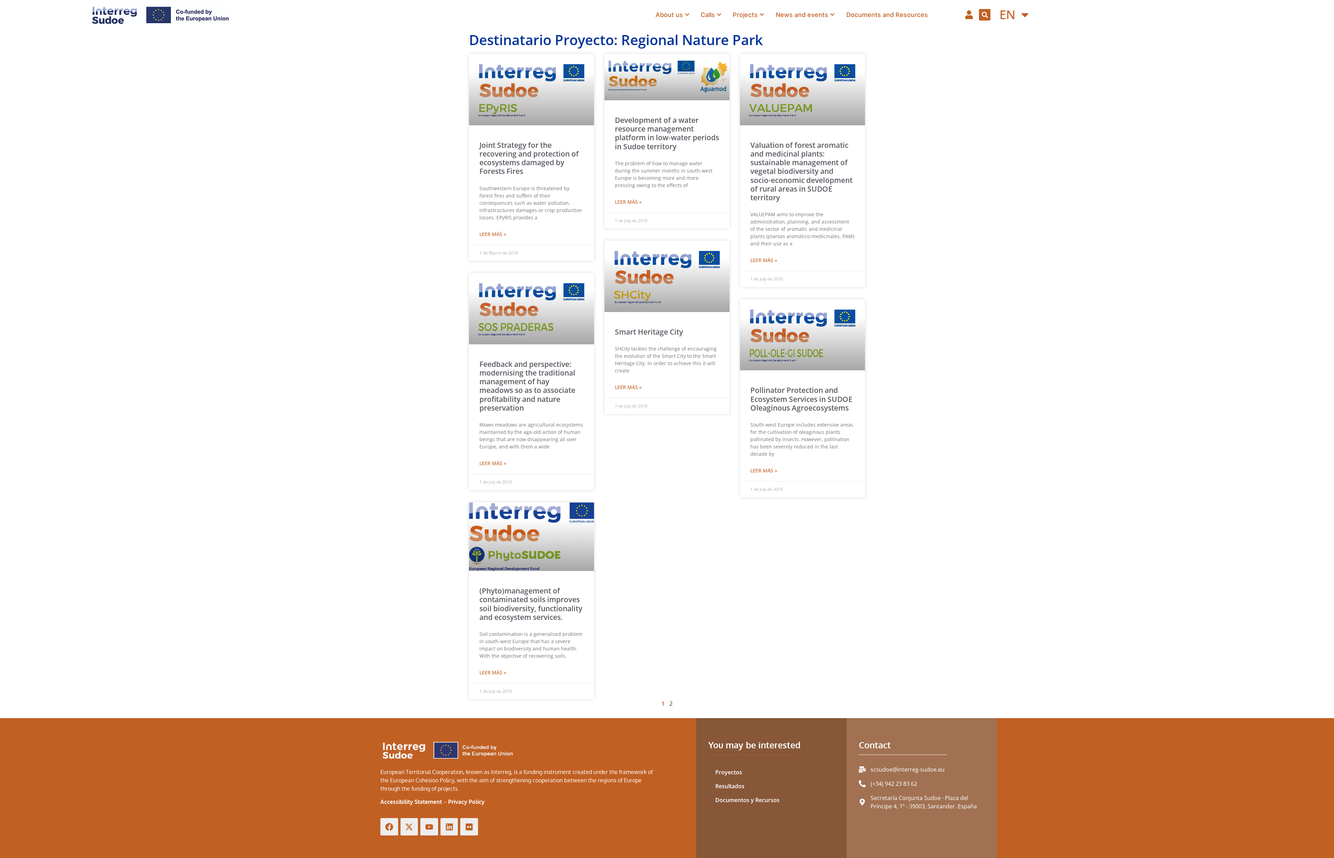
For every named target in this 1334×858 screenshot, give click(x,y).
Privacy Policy (466, 801)
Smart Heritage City (649, 332)
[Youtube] (429, 827)
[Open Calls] (719, 15)
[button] (984, 14)
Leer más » (492, 234)
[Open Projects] (761, 15)
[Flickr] (469, 827)
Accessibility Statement (411, 801)
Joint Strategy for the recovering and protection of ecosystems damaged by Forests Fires (529, 158)
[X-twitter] (409, 827)
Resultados (729, 786)
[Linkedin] (449, 827)
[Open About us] (687, 15)
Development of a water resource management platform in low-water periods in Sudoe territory (667, 133)
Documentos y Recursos (747, 800)
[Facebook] (389, 827)
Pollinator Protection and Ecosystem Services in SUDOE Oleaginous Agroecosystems (801, 398)
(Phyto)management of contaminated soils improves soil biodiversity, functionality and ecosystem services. (530, 604)
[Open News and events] (832, 15)
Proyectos (728, 772)
